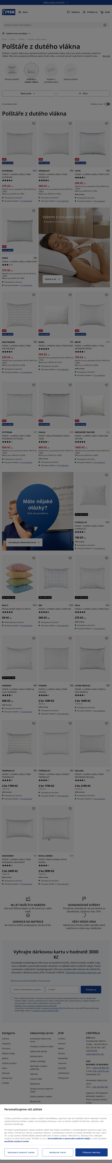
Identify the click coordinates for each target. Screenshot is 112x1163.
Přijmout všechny (91, 1152)
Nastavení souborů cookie (21, 1152)
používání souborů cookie (16, 1141)
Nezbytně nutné (57, 1152)
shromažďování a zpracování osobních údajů (69, 1138)
